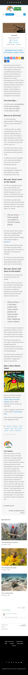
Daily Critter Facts (9, 641)
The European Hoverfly (8, 568)
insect (20, 426)
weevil (6, 430)
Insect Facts (19, 52)
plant (16, 428)
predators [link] (7, 242)
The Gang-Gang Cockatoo (9, 542)
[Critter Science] (14, 8)
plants (20, 428)
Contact (14, 645)
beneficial (15, 426)
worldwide (17, 430)
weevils (11, 430)
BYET (6, 643)
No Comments (15, 42)
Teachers (12, 643)
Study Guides (20, 643)
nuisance (7, 428)
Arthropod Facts (11, 50)
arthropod (8, 426)
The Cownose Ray (7, 593)
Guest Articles (19, 641)
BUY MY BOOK (10, 14)
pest (12, 428)
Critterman (15, 40)
